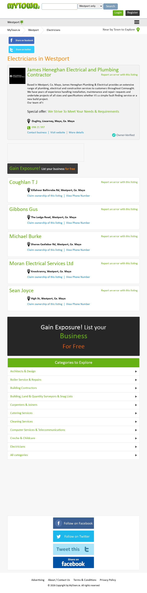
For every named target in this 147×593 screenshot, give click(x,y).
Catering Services (21, 413)
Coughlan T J (23, 182)
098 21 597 (38, 127)
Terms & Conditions (85, 580)
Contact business (37, 132)
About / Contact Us (59, 580)
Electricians (53, 30)
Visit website (57, 132)
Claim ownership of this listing (44, 195)
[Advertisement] (46, 152)
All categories (19, 455)
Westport (13, 22)
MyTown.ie (13, 30)
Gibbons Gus (23, 209)
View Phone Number (78, 195)
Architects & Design (22, 371)
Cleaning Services (21, 421)
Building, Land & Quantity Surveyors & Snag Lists (41, 396)
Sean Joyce (21, 291)
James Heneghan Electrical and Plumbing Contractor (73, 72)
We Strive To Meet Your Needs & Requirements (83, 112)
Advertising (37, 580)
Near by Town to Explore (119, 29)
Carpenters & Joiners (23, 405)
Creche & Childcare (22, 438)
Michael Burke (25, 236)
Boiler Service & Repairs (25, 380)
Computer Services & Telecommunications (37, 430)
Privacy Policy (108, 580)
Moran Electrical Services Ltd (41, 264)
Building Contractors (23, 388)
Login (118, 12)
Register (132, 12)
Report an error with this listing (119, 74)
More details (76, 132)
